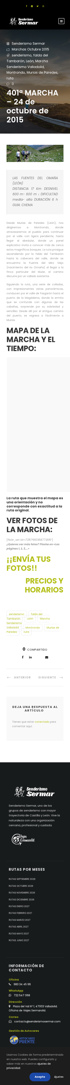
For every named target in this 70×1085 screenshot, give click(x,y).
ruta (10, 78)
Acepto (40, 1077)
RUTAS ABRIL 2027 (19, 926)
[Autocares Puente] (23, 1040)
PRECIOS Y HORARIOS (44, 585)
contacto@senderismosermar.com (37, 1021)
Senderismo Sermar (28, 43)
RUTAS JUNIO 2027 (19, 940)
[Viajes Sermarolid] (23, 839)
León (30, 61)
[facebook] (26, 6)
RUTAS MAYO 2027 (19, 933)
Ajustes (58, 1077)
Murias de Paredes (42, 72)
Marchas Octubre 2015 (30, 49)
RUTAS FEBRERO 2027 (20, 913)
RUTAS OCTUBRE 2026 (21, 886)
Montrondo (16, 72)
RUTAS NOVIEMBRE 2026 (22, 892)
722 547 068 (22, 995)
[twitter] (37, 6)
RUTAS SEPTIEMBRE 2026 (22, 879)
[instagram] (43, 6)
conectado (42, 722)
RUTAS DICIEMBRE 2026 (21, 899)
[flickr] (32, 6)
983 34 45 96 (22, 984)
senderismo (22, 55)
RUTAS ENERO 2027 (19, 906)
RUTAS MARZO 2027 (19, 920)
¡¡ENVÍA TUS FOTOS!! (29, 563)
